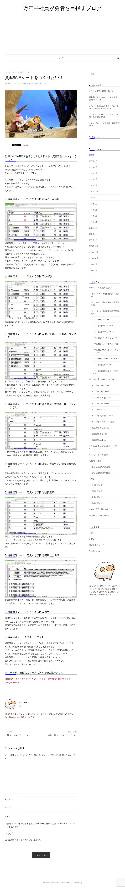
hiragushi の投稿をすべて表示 (21, 717)
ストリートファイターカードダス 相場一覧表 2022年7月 (104, 115)
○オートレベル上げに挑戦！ (100, 287)
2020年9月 (93, 264)
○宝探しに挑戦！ (96, 460)
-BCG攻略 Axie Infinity (100, 403)
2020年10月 (93, 258)
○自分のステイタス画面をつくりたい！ (20, 72)
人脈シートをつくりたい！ (17, 735)
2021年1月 (93, 240)
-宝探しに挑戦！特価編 (100, 473)
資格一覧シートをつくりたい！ (62, 735)
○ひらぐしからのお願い (99, 515)
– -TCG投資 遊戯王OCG (102, 364)
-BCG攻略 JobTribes (98, 440)
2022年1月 (93, 185)
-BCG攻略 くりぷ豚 (99, 434)
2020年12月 (93, 246)
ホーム (61, 58)
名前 (7, 799)
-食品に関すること (98, 503)
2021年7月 (93, 203)
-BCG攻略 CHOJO (98, 409)
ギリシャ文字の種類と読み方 (101, 91)
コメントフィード (96, 545)
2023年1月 (93, 155)
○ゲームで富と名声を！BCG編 (101, 379)
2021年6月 (93, 209)
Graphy (67, 882)
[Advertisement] (62, 36)
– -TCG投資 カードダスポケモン (106, 344)
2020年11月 (93, 252)
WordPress (55, 882)
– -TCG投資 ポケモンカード (104, 331)
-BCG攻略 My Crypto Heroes (102, 415)
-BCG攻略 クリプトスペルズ (102, 421)
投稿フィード (94, 538)
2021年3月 (93, 228)
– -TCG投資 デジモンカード (104, 325)
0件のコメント (40, 83)
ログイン (93, 532)
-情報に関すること (98, 491)
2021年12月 (93, 191)
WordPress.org (94, 551)
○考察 (91, 479)
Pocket (25, 144)
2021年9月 (93, 197)
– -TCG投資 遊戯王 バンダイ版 (105, 358)
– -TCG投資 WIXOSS (101, 319)
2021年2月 (93, 234)
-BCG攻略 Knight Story (100, 391)
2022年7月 (93, 161)
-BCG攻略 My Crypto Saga (101, 397)
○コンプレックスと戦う (99, 454)
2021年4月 (93, 221)
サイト (7, 816)
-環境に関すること (98, 497)
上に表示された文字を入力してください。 (23, 839)
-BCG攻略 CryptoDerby (100, 428)
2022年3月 (93, 173)
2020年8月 (93, 270)
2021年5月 (93, 215)
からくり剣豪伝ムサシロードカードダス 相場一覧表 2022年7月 (104, 107)
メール (8, 808)
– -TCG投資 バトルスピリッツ (105, 338)
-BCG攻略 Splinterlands (100, 385)
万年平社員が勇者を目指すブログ (62, 8)
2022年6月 (93, 167)
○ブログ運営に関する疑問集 (100, 509)
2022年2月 (93, 179)
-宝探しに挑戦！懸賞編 (100, 466)
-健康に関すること (98, 485)
